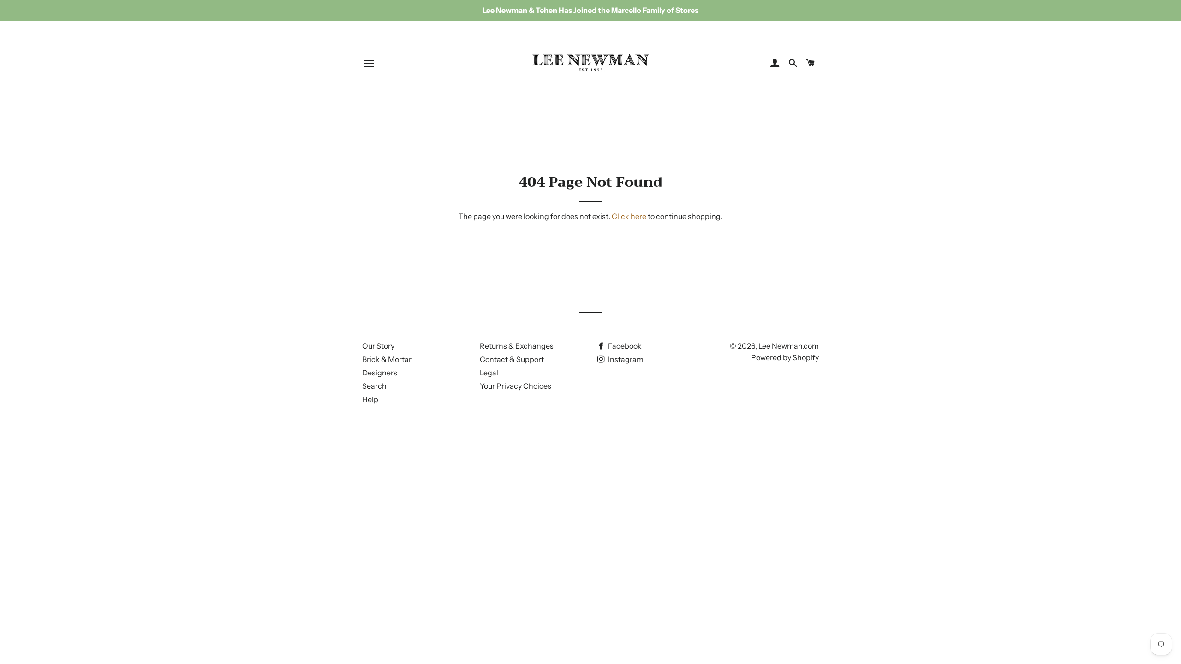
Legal (489, 372)
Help (370, 399)
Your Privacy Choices (515, 386)
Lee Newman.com (788, 345)
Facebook (624, 345)
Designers (379, 372)
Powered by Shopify (785, 357)
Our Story (378, 345)
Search (374, 386)
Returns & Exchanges (517, 345)
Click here (629, 216)
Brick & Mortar (387, 359)
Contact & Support (512, 359)
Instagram (625, 359)
